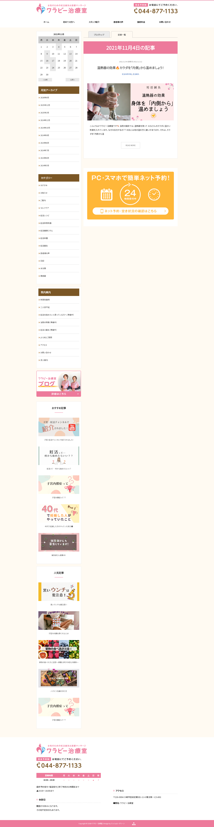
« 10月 (45, 79)
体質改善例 (45, 299)
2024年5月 (44, 165)
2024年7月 (44, 150)
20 (70, 60)
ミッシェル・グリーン (118, 823)
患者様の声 (118, 21)
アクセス (43, 345)
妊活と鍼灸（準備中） (48, 330)
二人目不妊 (45, 307)
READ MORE (131, 145)
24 (53, 67)
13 (70, 53)
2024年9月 (44, 135)
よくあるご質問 (46, 337)
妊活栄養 (44, 238)
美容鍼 (43, 276)
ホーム (46, 21)
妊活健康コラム (46, 230)
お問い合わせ (165, 21)
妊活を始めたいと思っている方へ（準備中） (57, 314)
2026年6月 (44, 97)
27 (70, 67)
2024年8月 (44, 142)
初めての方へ (69, 21)
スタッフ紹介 (94, 21)
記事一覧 (122, 34)
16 (47, 60)
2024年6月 (44, 158)
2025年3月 (44, 112)
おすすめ (43, 185)
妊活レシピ (44, 215)
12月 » (72, 79)
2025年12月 (45, 105)
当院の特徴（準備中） (48, 322)
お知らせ (43, 192)
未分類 (43, 268)
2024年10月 (45, 127)
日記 (42, 260)
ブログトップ (99, 34)
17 (53, 60)
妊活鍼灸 (136, 74)
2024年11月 (45, 120)
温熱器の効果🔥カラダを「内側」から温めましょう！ (130, 67)
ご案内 (43, 200)
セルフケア (44, 208)
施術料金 (141, 21)
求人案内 (44, 360)
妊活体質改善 (127, 74)
